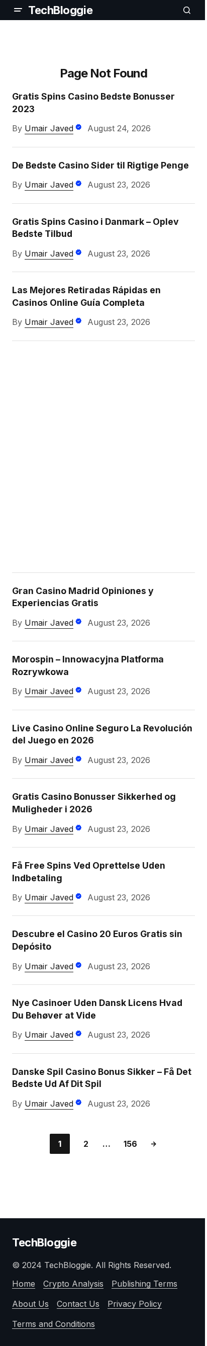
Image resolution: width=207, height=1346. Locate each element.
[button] (18, 10)
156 (130, 1144)
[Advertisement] (103, 456)
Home (23, 1284)
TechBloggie (60, 10)
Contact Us (78, 1304)
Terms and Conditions (53, 1324)
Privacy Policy (135, 1304)
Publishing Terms (144, 1284)
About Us (30, 1304)
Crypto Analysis (73, 1284)
